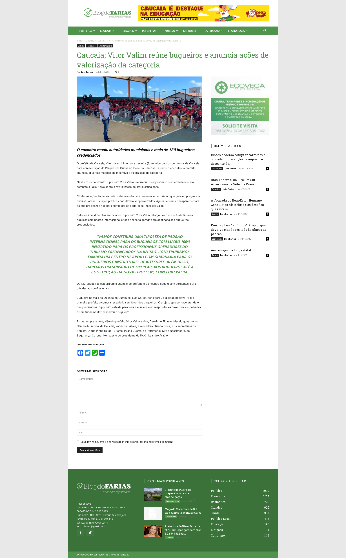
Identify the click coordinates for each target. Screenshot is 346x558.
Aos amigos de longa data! (231, 250)
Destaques (217, 168)
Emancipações (172, 501)
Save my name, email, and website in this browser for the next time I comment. (127, 441)
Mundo (170, 30)
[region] (203, 13)
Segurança (217, 239)
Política (85, 30)
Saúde (215, 214)
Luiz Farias (87, 72)
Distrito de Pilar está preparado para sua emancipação (178, 493)
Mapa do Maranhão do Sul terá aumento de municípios (183, 510)
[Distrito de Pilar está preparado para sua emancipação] (153, 494)
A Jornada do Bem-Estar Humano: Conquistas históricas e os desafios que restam (237, 204)
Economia (107, 30)
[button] (203, 13)
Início (79, 40)
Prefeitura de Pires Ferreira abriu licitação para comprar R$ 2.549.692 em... (183, 530)
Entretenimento (105, 46)
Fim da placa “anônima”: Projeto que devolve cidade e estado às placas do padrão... (239, 229)
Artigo (215, 255)
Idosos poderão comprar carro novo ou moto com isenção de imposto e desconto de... (238, 159)
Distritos (149, 30)
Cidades (128, 30)
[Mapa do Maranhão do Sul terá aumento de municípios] (153, 513)
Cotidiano (212, 30)
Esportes (190, 30)
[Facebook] (80, 532)
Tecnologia (236, 30)
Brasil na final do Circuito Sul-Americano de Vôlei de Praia (233, 182)
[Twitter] (90, 532)
